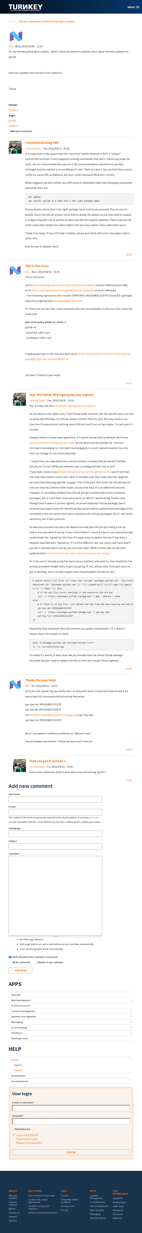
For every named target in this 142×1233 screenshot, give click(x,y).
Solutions (35, 1191)
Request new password (29, 1142)
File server (118, 1214)
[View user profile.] (16, 36)
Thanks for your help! (40, 680)
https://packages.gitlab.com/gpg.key (55, 715)
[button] (133, 7)
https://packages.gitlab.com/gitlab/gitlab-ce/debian (63, 285)
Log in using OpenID (27, 1135)
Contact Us (14, 1212)
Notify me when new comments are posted (34, 956)
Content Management (96, 1197)
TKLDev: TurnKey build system (42, 1212)
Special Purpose (98, 1218)
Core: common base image (41, 1195)
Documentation (19, 1081)
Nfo (11, 46)
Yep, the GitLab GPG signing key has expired (61, 395)
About (13, 1191)
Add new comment (21, 131)
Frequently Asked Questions (69, 1201)
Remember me (22, 1129)
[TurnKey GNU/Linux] (26, 10)
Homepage (14, 828)
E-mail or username (23, 1102)
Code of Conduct (13, 1203)
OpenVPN (117, 1198)
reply (129, 254)
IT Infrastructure (20, 1005)
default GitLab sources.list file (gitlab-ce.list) (85, 471)
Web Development (99, 1206)
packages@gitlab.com (67, 301)
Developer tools (19, 1038)
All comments (23, 962)
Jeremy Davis (33, 148)
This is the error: (37, 266)
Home (12, 21)
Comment (15, 853)
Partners (13, 1216)
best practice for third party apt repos (51, 442)
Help (15, 1048)
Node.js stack (119, 1202)
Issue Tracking (97, 1210)
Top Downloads (120, 1192)
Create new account (27, 1139)
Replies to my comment (50, 962)
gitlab (12, 120)
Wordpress (118, 1210)
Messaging (17, 1022)
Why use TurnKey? (13, 1197)
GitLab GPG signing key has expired (74, 405)
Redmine (117, 1218)
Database (16, 1032)
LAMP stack (118, 1206)
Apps (15, 984)
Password (18, 1115)
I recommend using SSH (42, 143)
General (18, 1070)
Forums (15, 1059)
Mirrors (12, 1208)
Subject (13, 841)
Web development (20, 1000)
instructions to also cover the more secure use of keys (77, 553)
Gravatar (95, 817)
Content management (23, 1011)
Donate (64, 1210)
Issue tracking (19, 1027)
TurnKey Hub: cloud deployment (37, 1201)
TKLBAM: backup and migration (38, 1207)
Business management (23, 1016)
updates (13, 125)
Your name (14, 794)
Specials (15, 994)
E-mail (12, 806)
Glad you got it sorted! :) (47, 761)
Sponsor (13, 1220)
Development (18, 1075)
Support (13, 110)
